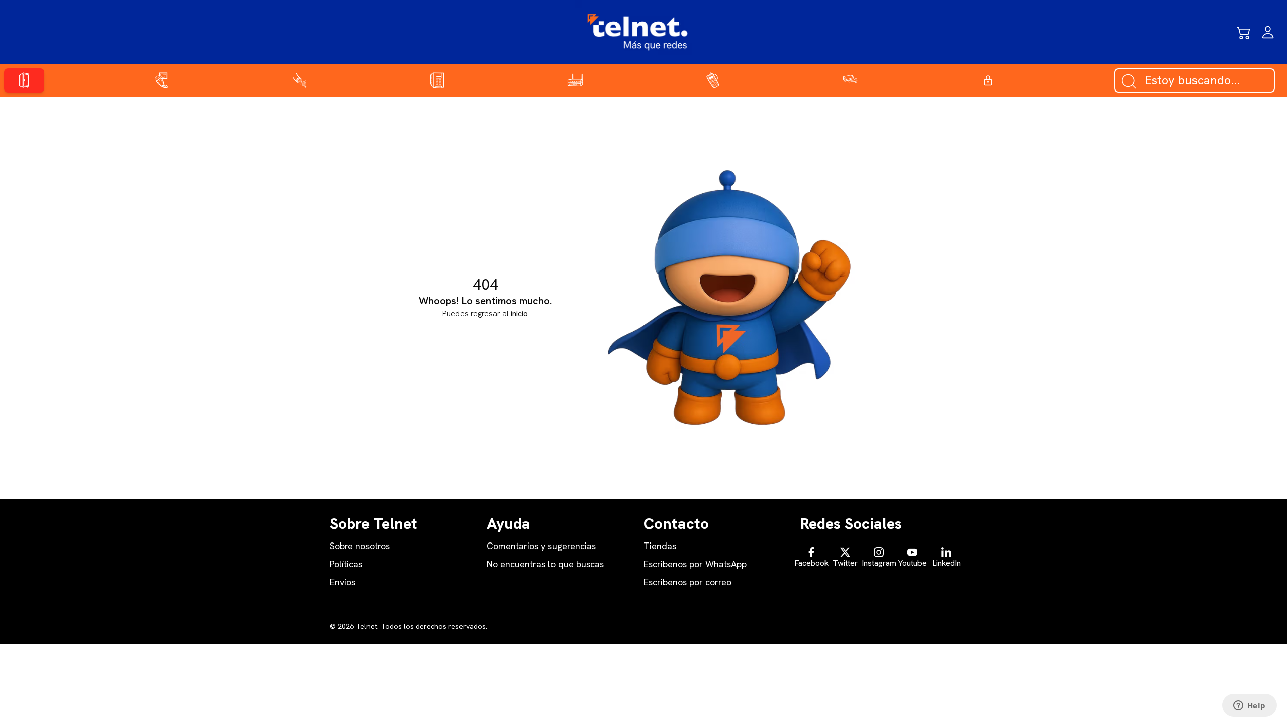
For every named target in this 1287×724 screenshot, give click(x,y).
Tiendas (660, 546)
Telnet (365, 626)
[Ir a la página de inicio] (637, 32)
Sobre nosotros (360, 546)
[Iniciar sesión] (1268, 32)
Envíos (342, 582)
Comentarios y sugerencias (541, 546)
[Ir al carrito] (1244, 32)
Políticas (346, 564)
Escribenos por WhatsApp (695, 564)
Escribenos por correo (687, 582)
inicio (519, 313)
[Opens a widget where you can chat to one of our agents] (1249, 706)
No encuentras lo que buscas (545, 564)
